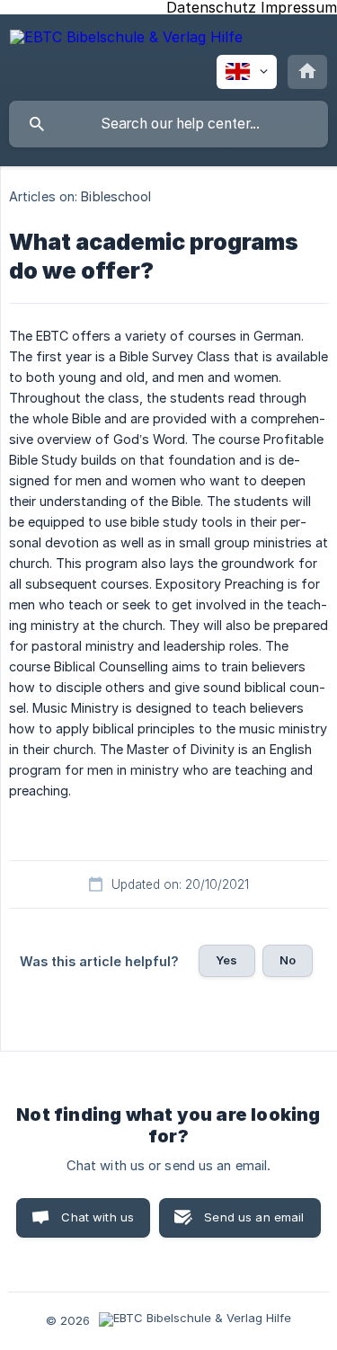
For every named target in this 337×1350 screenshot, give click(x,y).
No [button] (287, 960)
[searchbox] (168, 124)
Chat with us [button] (97, 1217)
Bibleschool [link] (116, 196)
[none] (126, 40)
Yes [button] (226, 960)
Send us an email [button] (254, 1217)
